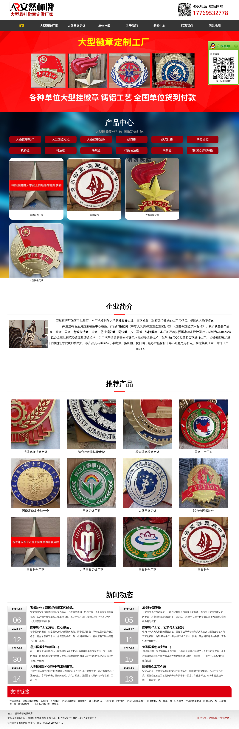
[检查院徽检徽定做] (147, 424)
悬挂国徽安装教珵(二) (44, 646)
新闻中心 (159, 25)
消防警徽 (109, 700)
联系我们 (187, 25)
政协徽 (131, 139)
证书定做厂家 (96, 700)
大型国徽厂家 (49, 25)
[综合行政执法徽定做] (91, 424)
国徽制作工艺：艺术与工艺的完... (164, 627)
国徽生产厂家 (203, 451)
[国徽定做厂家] (91, 483)
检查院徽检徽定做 (147, 451)
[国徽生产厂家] (203, 424)
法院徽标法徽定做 (35, 451)
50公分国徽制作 (203, 510)
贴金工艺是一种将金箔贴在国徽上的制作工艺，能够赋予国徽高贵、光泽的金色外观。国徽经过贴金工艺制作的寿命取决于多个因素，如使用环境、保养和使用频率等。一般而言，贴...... (182, 676)
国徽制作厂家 (36, 215)
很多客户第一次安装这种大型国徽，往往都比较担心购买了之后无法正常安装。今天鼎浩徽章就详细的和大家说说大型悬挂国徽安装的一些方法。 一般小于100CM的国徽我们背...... (184, 656)
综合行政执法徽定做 (91, 451)
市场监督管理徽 (202, 150)
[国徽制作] (203, 542)
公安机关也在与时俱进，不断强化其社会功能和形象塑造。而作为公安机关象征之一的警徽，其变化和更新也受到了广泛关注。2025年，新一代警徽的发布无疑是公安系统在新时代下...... (184, 617)
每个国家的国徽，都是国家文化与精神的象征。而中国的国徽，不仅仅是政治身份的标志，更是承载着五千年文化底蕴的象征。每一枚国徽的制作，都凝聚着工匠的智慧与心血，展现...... (71, 636)
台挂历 (55, 704)
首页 (21, 25)
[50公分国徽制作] (203, 483)
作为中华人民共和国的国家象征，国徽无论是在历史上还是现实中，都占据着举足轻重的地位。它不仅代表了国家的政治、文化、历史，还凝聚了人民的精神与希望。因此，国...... (72, 676)
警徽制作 (82, 700)
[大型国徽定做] (147, 483)
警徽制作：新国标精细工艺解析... (52, 607)
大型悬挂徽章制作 (136, 700)
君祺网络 (23, 723)
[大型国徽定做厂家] (91, 542)
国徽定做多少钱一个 (35, 510)
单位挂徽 (104, 25)
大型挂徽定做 (96, 139)
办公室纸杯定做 (30, 700)
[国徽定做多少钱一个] (35, 483)
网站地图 (215, 25)
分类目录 (178, 700)
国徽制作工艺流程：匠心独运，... (52, 627)
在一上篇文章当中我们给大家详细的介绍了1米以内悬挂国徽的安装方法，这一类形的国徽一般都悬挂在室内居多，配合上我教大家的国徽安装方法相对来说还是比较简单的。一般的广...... (71, 656)
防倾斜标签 (24, 704)
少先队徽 (167, 139)
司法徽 (60, 150)
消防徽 (167, 150)
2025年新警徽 (151, 607)
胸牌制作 (120, 700)
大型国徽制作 (25, 139)
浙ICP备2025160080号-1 (50, 723)
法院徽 (96, 150)
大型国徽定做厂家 (91, 569)
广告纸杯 (55, 700)
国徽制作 (94, 215)
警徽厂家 (167, 700)
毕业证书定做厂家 (41, 704)
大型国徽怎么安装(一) (156, 646)
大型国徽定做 (77, 25)
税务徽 (25, 150)
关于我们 (132, 25)
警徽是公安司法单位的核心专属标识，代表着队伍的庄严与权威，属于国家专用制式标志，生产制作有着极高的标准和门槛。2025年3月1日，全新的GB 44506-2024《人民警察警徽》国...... (71, 617)
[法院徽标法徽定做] (35, 424)
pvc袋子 (45, 700)
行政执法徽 (131, 150)
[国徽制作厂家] (35, 542)
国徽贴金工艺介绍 (154, 666)
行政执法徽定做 (193, 700)
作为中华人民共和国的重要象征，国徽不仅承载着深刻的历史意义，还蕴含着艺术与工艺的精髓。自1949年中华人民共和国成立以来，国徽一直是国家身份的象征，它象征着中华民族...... (184, 636)
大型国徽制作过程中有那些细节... (52, 666)
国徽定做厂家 (91, 510)
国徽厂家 (20, 718)
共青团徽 (203, 139)
